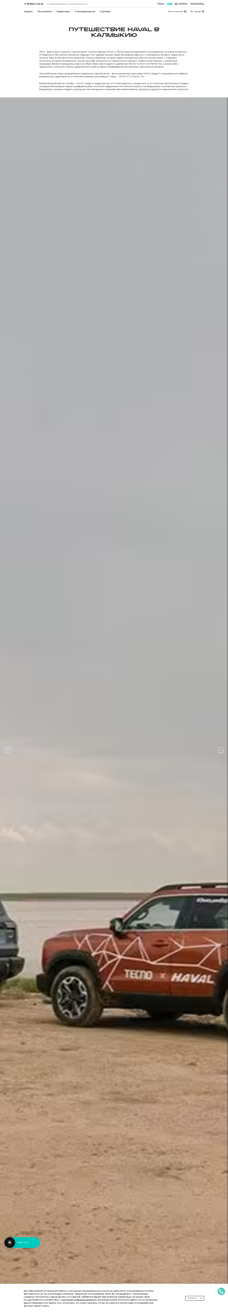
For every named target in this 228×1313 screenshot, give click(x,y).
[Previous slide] (7, 750)
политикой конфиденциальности (79, 1299)
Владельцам (63, 11)
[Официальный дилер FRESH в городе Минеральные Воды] (189, 3)
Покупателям (44, 11)
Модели (28, 11)
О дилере (105, 11)
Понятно (192, 1298)
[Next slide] (220, 750)
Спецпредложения (85, 11)
